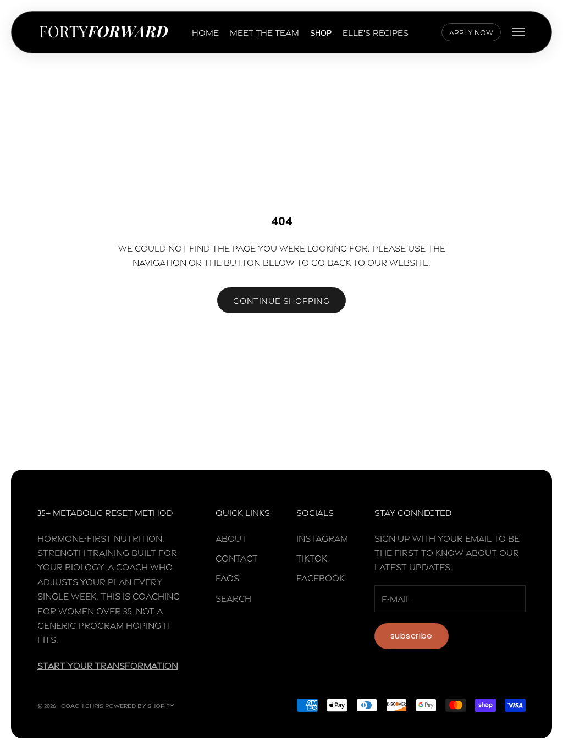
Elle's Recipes (376, 31)
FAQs (227, 577)
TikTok (311, 557)
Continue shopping (281, 300)
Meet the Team (264, 31)
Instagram (322, 537)
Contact (237, 557)
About (231, 537)
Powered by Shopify (139, 705)
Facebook (320, 577)
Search (233, 597)
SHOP (321, 33)
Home (205, 31)
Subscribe (411, 635)
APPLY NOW (471, 32)
